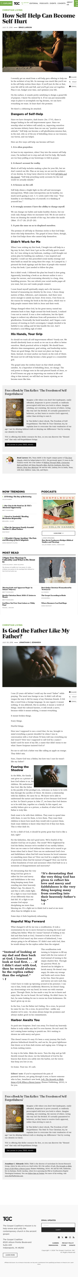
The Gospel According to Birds (53, 595)
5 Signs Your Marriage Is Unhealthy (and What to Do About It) (18, 560)
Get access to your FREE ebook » (20, 444)
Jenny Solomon (19, 564)
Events (53, 3)
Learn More (10, 1255)
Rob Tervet (6, 532)
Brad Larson (25, 27)
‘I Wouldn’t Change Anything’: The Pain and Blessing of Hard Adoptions (19, 539)
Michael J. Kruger (8, 607)
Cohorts (61, 3)
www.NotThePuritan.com (14, 1176)
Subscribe (58, 533)
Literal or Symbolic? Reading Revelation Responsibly (15, 517)
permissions (53, 1245)
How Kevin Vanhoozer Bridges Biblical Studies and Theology (57, 541)
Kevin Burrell (45, 598)
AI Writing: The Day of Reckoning (17, 497)
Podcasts (44, 3)
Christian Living (12, 10)
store (63, 1245)
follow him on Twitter (36, 1173)
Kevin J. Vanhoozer (58, 544)
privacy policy (68, 1243)
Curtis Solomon (7, 564)
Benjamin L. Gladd (8, 521)
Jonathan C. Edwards (30, 642)
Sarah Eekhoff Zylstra (10, 543)
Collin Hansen (7, 499)
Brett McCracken (8, 510)
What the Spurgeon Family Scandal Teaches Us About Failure (18, 528)
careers (55, 1243)
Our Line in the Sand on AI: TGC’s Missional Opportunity (16, 507)
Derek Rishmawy (46, 606)
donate (72, 1245)
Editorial (33, 3)
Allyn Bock (45, 592)
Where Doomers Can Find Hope (54, 603)
